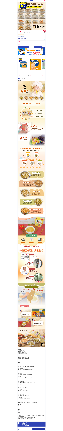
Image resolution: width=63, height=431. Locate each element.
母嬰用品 (19, 38)
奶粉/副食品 (22, 38)
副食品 (25, 38)
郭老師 (20, 32)
